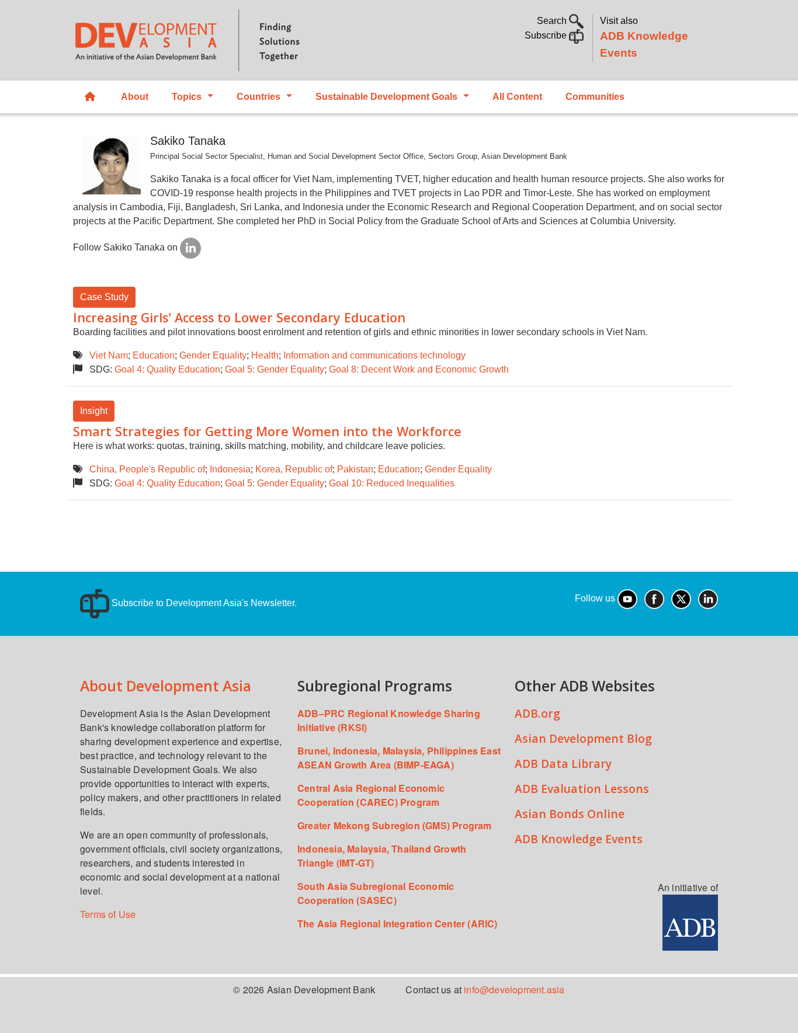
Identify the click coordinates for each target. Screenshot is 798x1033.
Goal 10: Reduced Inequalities (391, 483)
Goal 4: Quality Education (167, 369)
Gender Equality (213, 355)
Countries (258, 97)
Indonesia (230, 469)
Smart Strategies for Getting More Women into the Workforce (267, 431)
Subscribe (547, 35)
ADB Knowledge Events (579, 839)
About (134, 97)
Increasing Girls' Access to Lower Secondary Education (239, 317)
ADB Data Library (563, 763)
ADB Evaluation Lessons (582, 789)
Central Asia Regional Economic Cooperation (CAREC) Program (371, 795)
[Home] (230, 40)
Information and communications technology (374, 355)
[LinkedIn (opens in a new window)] (708, 598)
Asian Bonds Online (569, 814)
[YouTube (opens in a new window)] (627, 598)
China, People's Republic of (147, 469)
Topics (187, 97)
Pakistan (355, 469)
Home (91, 97)
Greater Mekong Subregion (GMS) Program (394, 825)
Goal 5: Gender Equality (274, 369)
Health (265, 355)
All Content (517, 97)
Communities (594, 97)
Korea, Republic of (293, 469)
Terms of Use (108, 914)
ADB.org (537, 713)
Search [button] (553, 21)
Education (154, 355)
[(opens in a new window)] (190, 247)
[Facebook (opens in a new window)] (654, 598)
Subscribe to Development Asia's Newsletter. (203, 603)
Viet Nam (108, 355)
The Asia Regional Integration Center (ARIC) (397, 923)
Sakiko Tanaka (187, 140)
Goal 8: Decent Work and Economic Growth (419, 369)
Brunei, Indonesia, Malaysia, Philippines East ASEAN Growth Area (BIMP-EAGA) (399, 757)
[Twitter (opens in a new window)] (681, 598)
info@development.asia (514, 989)
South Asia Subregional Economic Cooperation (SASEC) (375, 893)
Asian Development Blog (583, 738)
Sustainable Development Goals (386, 97)
